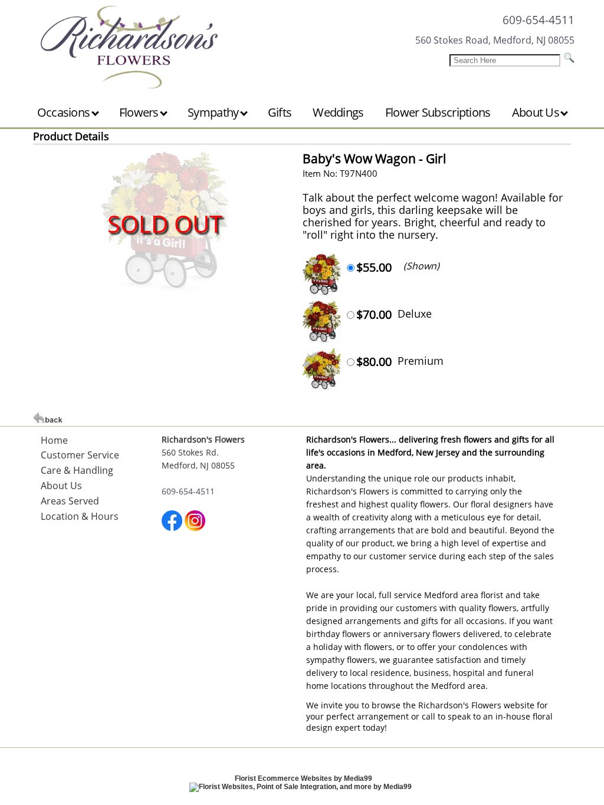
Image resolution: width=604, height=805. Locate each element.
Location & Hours (80, 516)
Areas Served (70, 500)
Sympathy (214, 112)
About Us (537, 112)
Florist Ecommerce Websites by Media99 (303, 778)
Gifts (280, 112)
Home (54, 440)
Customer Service (80, 454)
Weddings (338, 112)
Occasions (65, 112)
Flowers (140, 112)
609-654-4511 (539, 20)
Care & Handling (77, 470)
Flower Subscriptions (438, 112)
